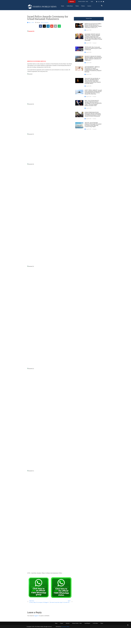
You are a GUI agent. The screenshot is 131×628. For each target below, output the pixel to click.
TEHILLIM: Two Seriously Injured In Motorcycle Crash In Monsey (93, 48)
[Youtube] (103, 2)
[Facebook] (97, 2)
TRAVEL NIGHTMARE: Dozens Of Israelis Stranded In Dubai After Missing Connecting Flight (93, 125)
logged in (36, 615)
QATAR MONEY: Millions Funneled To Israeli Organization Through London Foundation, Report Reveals (93, 69)
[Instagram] (99, 2)
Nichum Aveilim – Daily (83, 1)
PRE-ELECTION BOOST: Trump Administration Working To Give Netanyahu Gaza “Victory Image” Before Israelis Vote (93, 103)
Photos (83, 6)
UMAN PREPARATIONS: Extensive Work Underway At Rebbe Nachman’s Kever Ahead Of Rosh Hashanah (93, 114)
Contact (89, 6)
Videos (77, 6)
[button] (102, 5)
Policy (102, 623)
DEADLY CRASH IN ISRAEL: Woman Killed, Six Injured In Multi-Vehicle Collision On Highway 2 (93, 58)
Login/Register (87, 623)
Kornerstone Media (65, 626)
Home (62, 6)
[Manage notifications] (128, 625)
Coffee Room (70, 6)
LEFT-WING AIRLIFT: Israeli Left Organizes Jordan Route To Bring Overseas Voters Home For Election (93, 92)
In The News (95, 623)
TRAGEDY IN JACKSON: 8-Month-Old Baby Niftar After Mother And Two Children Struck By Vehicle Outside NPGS (93, 81)
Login (92, 1)
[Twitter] (101, 2)
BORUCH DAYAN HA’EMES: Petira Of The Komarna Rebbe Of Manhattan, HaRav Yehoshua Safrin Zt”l (93, 26)
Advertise (67, 623)
